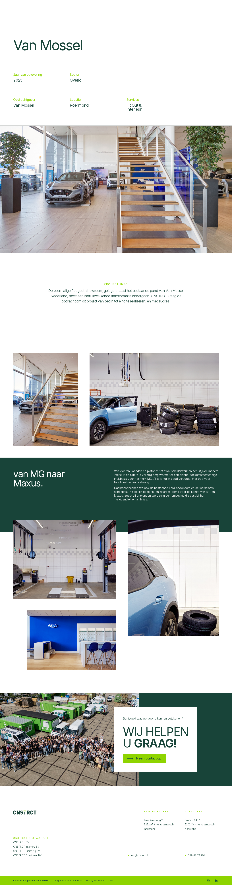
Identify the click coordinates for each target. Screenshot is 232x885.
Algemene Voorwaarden (68, 880)
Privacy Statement (95, 880)
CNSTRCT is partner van (30, 880)
